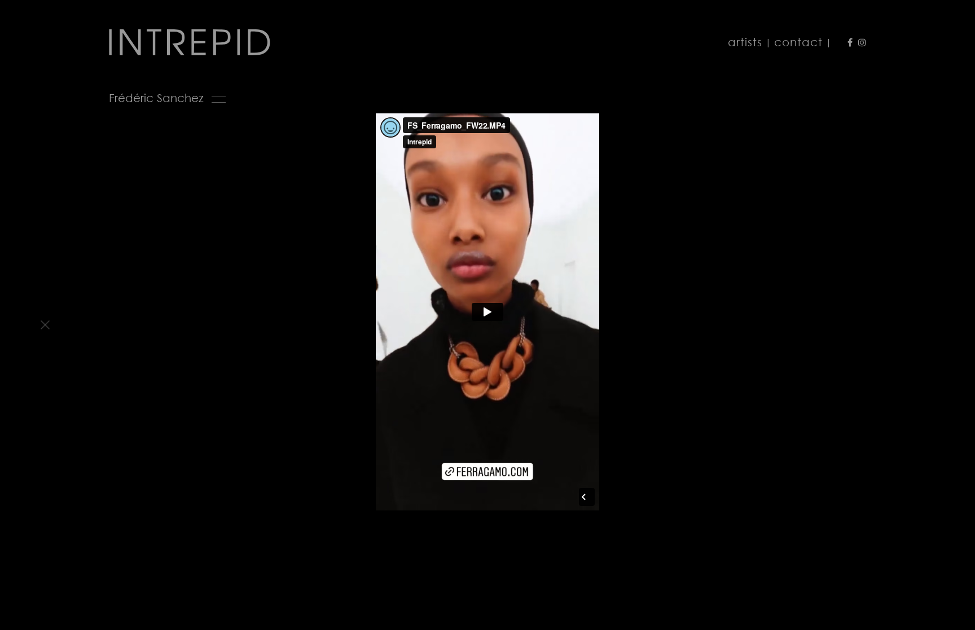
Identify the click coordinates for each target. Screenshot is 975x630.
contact (798, 42)
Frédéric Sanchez (156, 97)
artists (745, 42)
